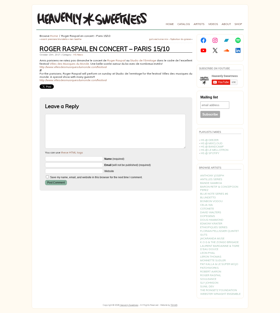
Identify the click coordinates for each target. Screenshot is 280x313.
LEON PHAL (207, 252)
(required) (114, 158)
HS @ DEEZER (210, 140)
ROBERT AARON (210, 271)
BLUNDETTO (208, 197)
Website (109, 171)
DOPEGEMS (207, 216)
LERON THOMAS (210, 256)
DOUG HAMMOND (211, 219)
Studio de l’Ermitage (143, 60)
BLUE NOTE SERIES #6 (214, 193)
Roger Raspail (116, 60)
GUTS (203, 234)
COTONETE (207, 208)
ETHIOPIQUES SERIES (214, 227)
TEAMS (174, 305)
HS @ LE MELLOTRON (214, 149)
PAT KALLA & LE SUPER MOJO (219, 264)
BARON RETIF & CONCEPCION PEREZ (219, 188)
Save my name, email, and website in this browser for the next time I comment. (96, 177)
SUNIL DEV (207, 286)
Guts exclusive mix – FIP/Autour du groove (170, 39)
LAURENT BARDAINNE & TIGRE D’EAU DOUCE (219, 247)
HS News (78, 54)
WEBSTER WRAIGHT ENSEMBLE (220, 293)
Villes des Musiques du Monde (69, 63)
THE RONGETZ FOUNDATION (218, 290)
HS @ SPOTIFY (210, 153)
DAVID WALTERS (210, 212)
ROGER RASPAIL (210, 275)
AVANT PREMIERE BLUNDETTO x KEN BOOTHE (61, 39)
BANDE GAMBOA (211, 183)
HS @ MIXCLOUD (211, 143)
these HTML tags (72, 152)
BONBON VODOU (211, 201)
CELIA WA (206, 204)
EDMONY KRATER (211, 223)
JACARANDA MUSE (212, 238)
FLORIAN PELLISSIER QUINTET (219, 231)
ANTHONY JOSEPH (212, 175)
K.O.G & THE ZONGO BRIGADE (219, 242)
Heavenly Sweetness (129, 305)
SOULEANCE (208, 279)
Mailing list (209, 97)
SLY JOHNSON (209, 282)
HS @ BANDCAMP (212, 146)
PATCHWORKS (209, 267)
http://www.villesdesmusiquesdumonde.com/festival (73, 67)
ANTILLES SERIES (211, 179)
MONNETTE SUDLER (213, 260)
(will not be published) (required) (127, 165)
